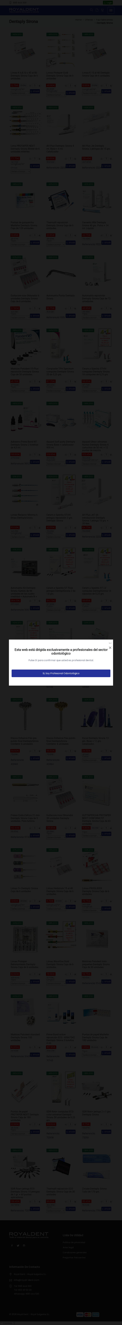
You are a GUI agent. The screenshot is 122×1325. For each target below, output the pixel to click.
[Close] (110, 646)
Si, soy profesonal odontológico (61, 673)
